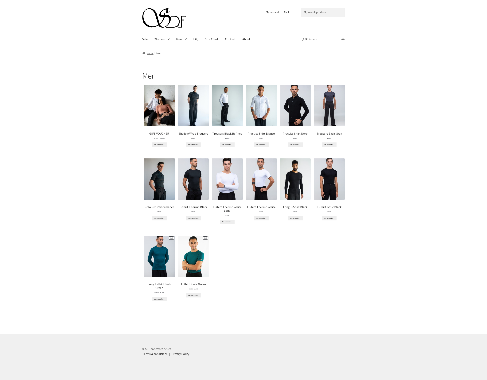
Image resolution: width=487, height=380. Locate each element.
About (246, 39)
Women (159, 39)
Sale (145, 39)
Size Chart (211, 39)
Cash (287, 12)
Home (150, 53)
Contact (230, 39)
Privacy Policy (180, 354)
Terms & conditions (155, 354)
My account (272, 12)
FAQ (195, 39)
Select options (159, 144)
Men (179, 39)
